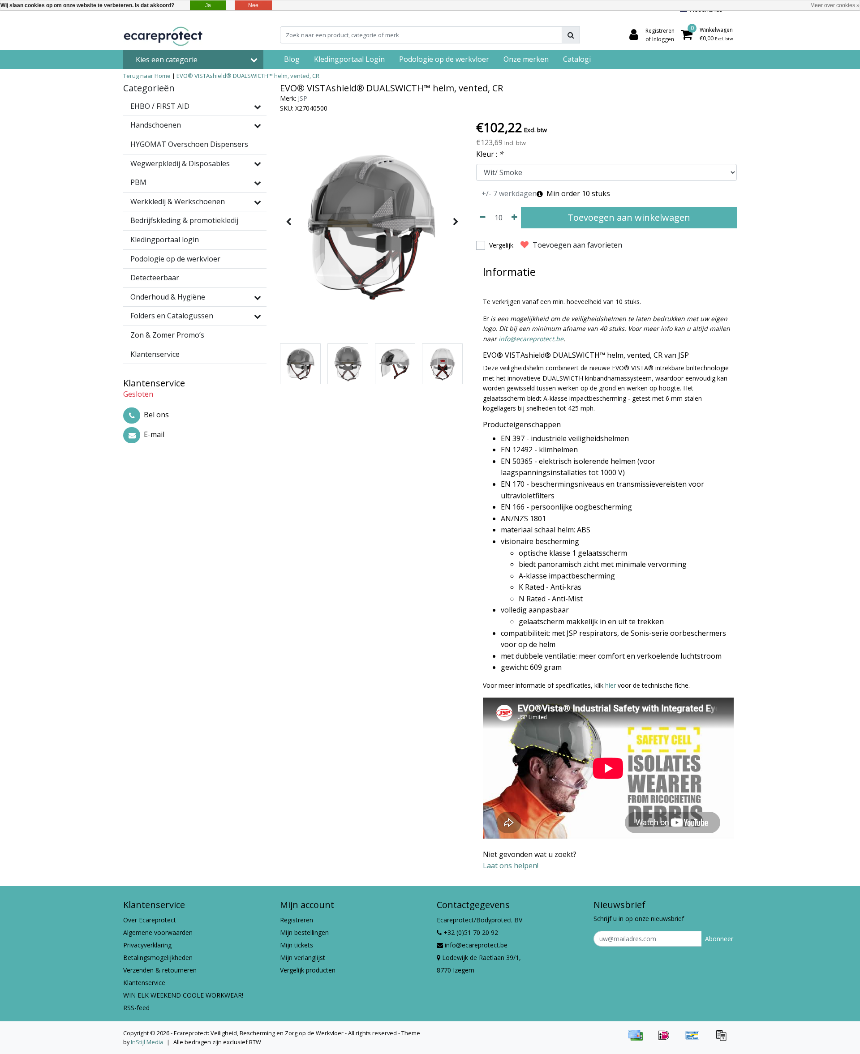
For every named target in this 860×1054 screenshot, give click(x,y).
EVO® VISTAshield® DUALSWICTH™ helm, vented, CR (247, 76)
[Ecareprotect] (164, 35)
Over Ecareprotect (149, 920)
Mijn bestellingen (304, 932)
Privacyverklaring (147, 945)
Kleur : (489, 154)
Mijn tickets (296, 945)
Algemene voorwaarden (158, 932)
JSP (302, 98)
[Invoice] (723, 1039)
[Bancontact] (695, 1039)
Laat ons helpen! (510, 865)
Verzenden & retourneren (160, 970)
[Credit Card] (638, 1039)
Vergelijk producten (307, 970)
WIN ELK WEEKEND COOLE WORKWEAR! (183, 995)
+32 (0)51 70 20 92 (470, 932)
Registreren (296, 920)
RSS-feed (136, 1007)
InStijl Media (147, 1042)
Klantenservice (144, 982)
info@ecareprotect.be (531, 338)
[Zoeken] (571, 35)
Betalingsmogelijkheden (158, 957)
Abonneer (719, 938)
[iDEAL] (667, 1039)
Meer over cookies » (835, 5)
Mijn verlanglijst (302, 957)
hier (610, 685)
